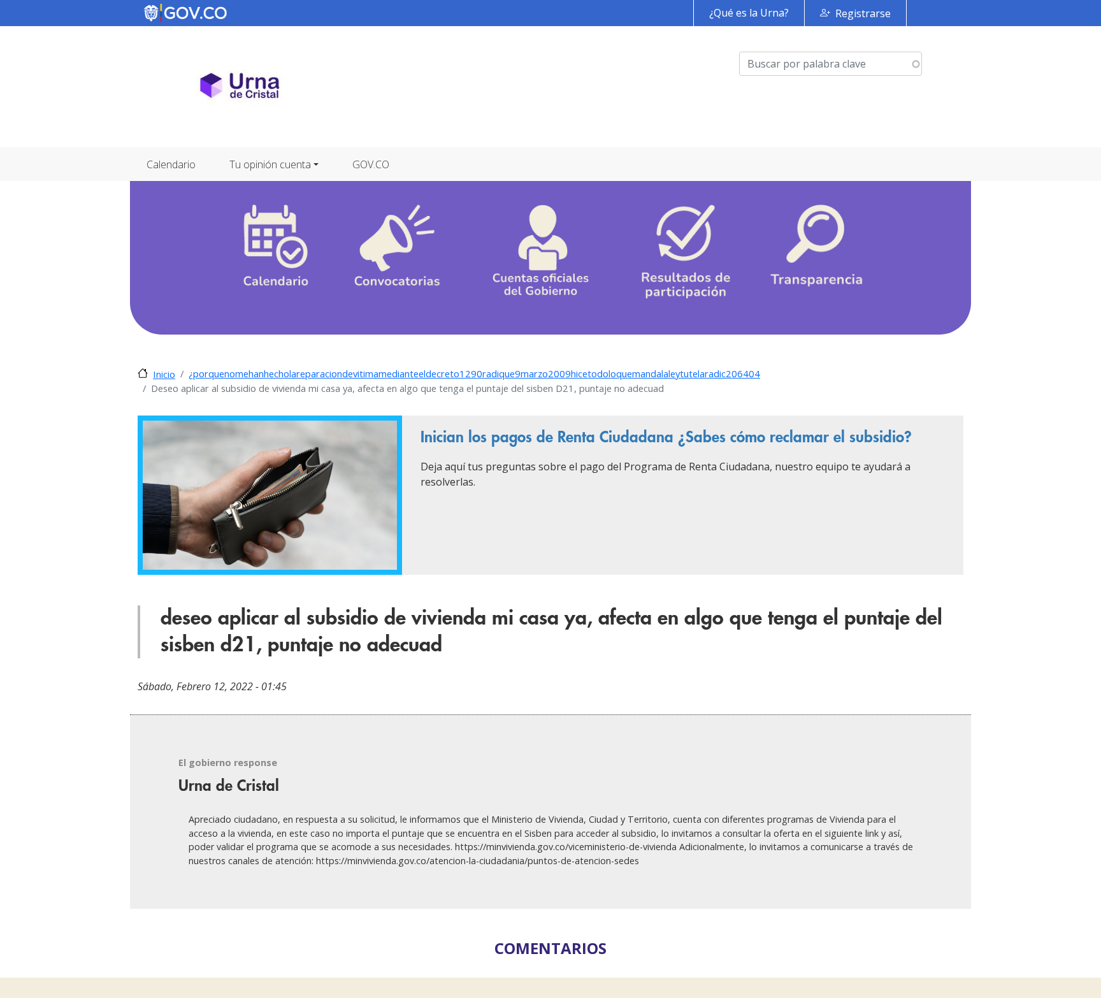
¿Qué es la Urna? (749, 13)
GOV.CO (370, 164)
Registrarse (863, 13)
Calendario (171, 164)
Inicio (164, 374)
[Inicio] (239, 87)
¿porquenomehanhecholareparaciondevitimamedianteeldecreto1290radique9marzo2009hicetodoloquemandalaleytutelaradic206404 (474, 373)
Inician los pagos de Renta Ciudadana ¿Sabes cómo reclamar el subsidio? (666, 437)
